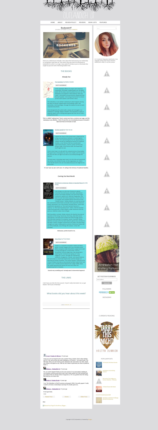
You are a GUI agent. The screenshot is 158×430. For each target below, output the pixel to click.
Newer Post (48, 397)
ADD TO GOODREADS (61, 85)
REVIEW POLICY (70, 22)
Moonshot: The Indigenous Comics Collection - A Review (110, 379)
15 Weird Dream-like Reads (109, 386)
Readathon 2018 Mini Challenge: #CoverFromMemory (110, 398)
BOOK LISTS (92, 22)
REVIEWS (82, 22)
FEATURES (103, 22)
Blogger (90, 419)
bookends (67, 304)
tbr (70, 304)
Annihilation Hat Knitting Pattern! (109, 371)
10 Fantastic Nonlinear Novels (110, 362)
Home (66, 397)
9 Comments (74, 29)
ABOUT (60, 22)
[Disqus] (66, 331)
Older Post (84, 397)
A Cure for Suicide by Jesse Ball (103, 395)
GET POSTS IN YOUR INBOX (106, 276)
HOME (53, 22)
